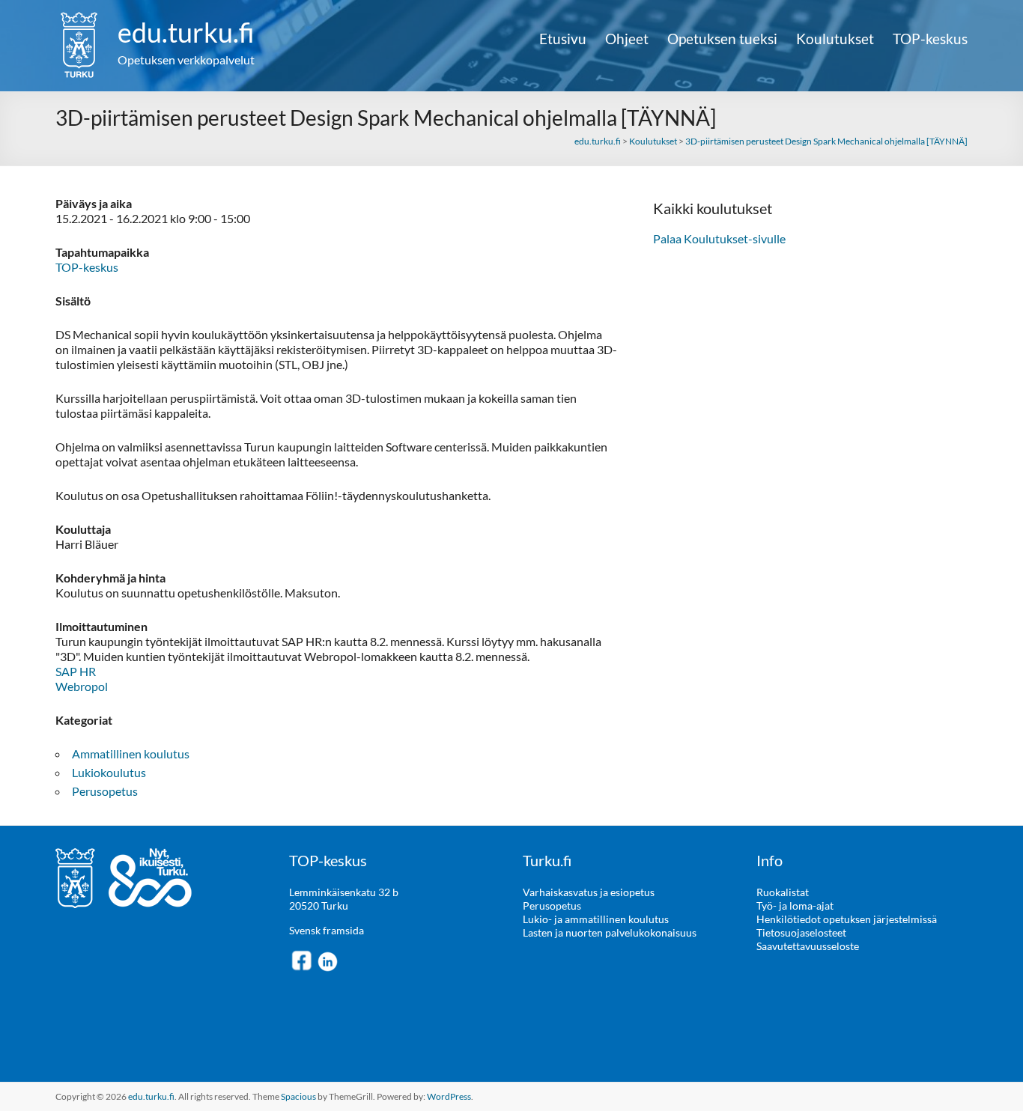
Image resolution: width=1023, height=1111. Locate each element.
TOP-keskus (930, 39)
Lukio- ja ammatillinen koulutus (596, 919)
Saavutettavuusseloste (807, 946)
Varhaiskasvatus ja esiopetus (589, 892)
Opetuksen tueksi (722, 39)
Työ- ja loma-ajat (795, 905)
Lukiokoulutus (109, 772)
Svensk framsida (326, 930)
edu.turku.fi (186, 32)
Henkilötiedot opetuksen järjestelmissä (846, 919)
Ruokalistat (782, 892)
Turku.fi (547, 860)
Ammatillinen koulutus (130, 753)
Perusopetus (105, 791)
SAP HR (75, 671)
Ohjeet (627, 39)
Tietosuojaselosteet (801, 932)
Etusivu (562, 39)
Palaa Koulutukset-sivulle (719, 238)
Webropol (81, 686)
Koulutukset (835, 39)
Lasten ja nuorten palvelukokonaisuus (609, 932)
